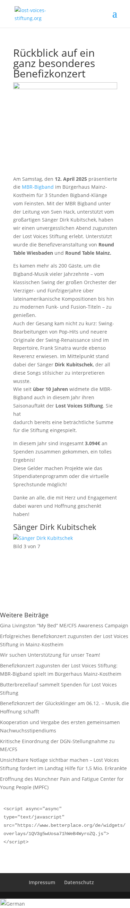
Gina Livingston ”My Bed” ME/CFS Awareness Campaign (64, 625)
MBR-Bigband (38, 187)
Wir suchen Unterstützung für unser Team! (50, 655)
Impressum (42, 882)
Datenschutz (79, 882)
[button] (65, 903)
